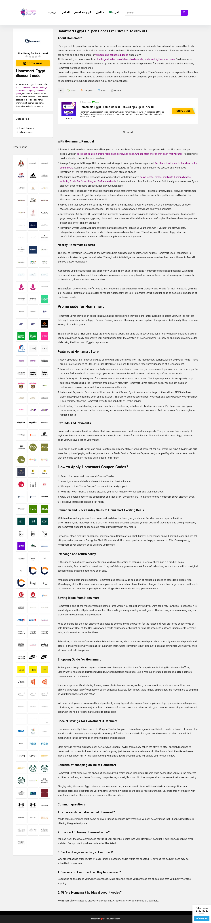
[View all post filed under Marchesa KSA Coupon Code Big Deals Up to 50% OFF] (33, 607)
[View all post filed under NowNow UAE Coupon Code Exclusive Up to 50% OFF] (44, 681)
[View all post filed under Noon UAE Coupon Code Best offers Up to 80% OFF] (21, 681)
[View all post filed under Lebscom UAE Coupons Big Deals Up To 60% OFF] (21, 558)
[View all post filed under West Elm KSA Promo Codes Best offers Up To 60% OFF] (21, 830)
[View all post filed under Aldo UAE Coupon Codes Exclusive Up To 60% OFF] (44, 212)
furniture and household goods (111, 54)
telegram (203, 918)
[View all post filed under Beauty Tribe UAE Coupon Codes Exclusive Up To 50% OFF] (44, 286)
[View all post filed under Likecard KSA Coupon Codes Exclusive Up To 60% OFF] (44, 570)
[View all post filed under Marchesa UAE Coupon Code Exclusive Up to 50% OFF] (44, 607)
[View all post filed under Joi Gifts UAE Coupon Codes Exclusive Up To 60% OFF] (44, 533)
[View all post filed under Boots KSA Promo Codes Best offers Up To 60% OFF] (44, 311)
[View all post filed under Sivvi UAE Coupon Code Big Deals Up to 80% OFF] (33, 755)
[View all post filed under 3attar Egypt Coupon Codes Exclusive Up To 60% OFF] (21, 163)
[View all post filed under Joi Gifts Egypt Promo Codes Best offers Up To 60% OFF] (21, 533)
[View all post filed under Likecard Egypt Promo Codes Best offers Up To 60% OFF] (33, 570)
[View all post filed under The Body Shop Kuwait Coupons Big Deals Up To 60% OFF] (44, 768)
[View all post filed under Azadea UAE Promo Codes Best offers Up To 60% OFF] (21, 262)
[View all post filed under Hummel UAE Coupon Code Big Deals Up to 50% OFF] (21, 508)
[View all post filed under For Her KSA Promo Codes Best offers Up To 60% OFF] (21, 471)
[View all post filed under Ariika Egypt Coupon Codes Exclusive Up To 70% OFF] (33, 249)
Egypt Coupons (26, 128)
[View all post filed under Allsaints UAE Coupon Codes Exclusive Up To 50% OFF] (21, 225)
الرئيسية (52, 12)
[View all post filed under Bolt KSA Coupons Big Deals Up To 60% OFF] (44, 299)
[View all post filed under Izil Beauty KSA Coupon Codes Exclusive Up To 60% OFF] (21, 521)
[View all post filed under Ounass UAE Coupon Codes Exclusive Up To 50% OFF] (44, 694)
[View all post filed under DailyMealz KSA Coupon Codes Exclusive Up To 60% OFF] (44, 385)
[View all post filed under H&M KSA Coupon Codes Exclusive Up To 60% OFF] (44, 484)
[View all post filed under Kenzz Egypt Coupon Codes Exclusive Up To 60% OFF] (21, 546)
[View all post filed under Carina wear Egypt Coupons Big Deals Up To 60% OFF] (44, 336)
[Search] (184, 13)
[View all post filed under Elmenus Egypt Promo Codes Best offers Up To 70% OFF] (33, 434)
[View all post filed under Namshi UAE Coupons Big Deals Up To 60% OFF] (21, 657)
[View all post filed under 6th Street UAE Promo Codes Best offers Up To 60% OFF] (44, 163)
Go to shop (34, 63)
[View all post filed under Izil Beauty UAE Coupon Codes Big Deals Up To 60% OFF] (44, 521)
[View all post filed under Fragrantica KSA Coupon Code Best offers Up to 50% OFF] (21, 484)
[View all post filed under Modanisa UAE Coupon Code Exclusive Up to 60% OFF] (21, 644)
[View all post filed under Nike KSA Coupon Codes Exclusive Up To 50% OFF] (33, 657)
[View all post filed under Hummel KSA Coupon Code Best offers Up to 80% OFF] (44, 496)
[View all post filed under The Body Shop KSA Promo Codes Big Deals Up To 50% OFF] (33, 768)
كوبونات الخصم (82, 12)
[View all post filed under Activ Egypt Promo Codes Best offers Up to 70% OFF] (21, 175)
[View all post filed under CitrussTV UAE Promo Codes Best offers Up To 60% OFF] (33, 360)
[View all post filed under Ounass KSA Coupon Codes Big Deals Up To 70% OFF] (21, 694)
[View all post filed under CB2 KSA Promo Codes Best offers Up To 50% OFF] (33, 348)
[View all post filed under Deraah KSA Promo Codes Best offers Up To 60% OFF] (21, 410)
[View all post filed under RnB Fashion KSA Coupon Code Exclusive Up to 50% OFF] (33, 743)
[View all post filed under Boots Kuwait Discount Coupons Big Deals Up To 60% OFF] (21, 323)
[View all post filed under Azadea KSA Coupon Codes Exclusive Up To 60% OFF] (44, 249)
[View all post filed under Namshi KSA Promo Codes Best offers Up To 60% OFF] (44, 644)
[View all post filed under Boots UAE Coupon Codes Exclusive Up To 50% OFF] (33, 323)
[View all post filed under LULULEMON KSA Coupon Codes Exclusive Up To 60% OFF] (21, 595)
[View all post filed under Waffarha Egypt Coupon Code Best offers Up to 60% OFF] (44, 817)
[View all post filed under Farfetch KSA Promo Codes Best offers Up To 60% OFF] (44, 434)
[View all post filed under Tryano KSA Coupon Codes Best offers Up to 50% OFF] (44, 792)
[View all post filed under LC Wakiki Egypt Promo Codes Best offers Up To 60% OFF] (44, 546)
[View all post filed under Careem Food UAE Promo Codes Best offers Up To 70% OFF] (33, 336)
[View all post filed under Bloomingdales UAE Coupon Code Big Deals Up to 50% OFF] (33, 299)
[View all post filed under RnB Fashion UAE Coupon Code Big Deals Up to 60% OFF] (44, 743)
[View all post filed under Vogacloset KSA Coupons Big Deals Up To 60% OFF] (44, 805)
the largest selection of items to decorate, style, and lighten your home (136, 59)
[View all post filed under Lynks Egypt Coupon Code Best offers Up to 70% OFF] (44, 595)
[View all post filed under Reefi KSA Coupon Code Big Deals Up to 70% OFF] (33, 731)
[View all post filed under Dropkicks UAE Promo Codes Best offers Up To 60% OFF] (33, 422)
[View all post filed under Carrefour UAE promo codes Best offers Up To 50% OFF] (21, 348)
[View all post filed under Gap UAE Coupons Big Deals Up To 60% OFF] (33, 484)
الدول (99, 12)
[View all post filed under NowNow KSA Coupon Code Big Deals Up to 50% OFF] (33, 681)
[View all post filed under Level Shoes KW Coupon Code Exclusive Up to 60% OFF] (44, 558)
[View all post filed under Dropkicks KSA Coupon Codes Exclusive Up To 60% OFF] (21, 422)
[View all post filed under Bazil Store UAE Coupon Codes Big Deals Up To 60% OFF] (33, 286)
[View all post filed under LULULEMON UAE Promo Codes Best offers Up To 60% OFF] (33, 595)
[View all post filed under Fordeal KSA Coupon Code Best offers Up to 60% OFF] (33, 471)
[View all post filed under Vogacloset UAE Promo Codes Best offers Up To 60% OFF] (33, 817)
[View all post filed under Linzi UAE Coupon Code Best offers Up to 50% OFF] (44, 583)
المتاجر (66, 12)
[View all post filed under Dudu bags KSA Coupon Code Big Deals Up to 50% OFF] (44, 422)
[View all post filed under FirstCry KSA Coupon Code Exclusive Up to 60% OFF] (33, 459)
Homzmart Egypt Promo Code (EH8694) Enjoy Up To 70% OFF (118, 107)
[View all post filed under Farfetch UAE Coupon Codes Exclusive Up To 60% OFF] (21, 447)
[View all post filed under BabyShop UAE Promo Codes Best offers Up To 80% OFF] (44, 262)
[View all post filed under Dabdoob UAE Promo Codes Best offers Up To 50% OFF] (33, 385)
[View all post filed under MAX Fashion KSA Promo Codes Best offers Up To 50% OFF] (21, 620)
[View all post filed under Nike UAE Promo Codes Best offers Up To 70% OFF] (44, 657)
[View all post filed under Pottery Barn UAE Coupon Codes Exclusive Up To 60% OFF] (44, 718)
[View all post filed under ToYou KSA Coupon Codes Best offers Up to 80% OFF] (33, 792)
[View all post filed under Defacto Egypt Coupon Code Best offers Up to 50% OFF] (44, 397)
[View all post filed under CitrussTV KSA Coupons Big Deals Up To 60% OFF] (21, 360)
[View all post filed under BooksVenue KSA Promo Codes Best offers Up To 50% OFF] (21, 311)
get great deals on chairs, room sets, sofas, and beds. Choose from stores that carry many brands (130, 153)
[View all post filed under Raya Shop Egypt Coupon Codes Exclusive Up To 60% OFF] (21, 731)
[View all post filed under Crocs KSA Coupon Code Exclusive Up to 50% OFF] (33, 373)
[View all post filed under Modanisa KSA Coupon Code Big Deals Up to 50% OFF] (33, 632)
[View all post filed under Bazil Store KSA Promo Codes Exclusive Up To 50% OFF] (21, 286)
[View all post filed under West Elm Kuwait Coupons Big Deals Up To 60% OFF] (33, 830)
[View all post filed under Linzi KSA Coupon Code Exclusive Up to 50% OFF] (33, 583)
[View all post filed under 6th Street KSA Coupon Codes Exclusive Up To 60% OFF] (33, 163)
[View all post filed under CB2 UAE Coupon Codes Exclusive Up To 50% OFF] (44, 348)
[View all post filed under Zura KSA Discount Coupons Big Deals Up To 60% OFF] (21, 842)
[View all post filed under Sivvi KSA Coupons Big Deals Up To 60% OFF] (21, 755)
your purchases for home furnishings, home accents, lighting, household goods (32, 90)
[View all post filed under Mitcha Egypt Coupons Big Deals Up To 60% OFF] (21, 632)
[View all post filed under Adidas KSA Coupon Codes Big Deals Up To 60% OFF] (33, 175)
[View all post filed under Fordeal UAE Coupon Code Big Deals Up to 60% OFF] (44, 471)
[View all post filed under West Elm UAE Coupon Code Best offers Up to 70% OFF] (44, 830)
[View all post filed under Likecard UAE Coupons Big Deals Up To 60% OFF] (21, 583)
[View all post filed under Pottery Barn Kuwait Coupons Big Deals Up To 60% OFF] (33, 718)
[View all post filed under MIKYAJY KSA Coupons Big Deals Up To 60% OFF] (44, 620)
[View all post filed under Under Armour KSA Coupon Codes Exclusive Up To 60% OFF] (21, 805)
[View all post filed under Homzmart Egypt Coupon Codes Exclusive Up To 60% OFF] (21, 496)
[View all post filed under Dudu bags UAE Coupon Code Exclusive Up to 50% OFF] (21, 434)
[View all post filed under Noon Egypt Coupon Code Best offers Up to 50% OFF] (33, 669)
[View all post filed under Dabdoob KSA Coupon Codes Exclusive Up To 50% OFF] (21, 385)
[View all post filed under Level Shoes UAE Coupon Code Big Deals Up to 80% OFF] (21, 570)
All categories (26, 132)
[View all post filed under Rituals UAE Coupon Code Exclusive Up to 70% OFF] (21, 743)
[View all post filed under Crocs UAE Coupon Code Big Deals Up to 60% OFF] (44, 373)
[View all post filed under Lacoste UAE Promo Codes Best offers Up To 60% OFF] (33, 546)
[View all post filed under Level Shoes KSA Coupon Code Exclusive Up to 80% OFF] (33, 558)
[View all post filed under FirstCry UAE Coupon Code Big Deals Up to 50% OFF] (44, 459)
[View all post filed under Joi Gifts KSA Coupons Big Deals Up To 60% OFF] (33, 533)
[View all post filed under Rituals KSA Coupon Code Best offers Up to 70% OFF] (44, 731)
